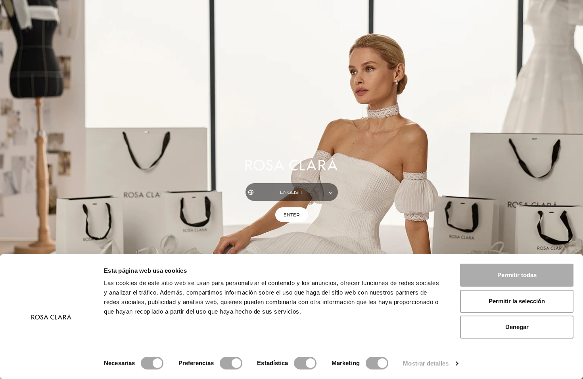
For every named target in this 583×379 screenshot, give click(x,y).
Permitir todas (517, 275)
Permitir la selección (517, 301)
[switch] (231, 363)
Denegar (517, 326)
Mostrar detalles (426, 363)
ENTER (292, 215)
